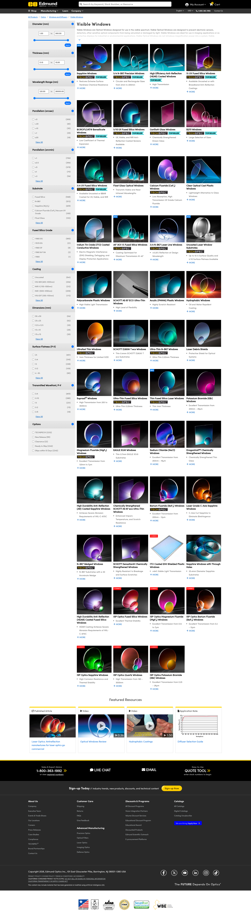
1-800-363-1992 (204, 11)
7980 (53, 256)
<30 (53, 123)
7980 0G (53, 238)
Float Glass (53, 218)
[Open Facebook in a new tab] (164, 873)
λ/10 (53, 398)
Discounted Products (134, 829)
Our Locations (34, 820)
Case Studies (33, 834)
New (79, 45)
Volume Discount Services (136, 815)
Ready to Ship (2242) (44, 446)
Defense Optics (83, 852)
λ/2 (53, 368)
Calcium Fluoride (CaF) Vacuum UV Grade (53, 212)
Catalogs (179, 806)
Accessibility (79, 876)
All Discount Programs (135, 806)
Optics (43, 17)
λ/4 (53, 359)
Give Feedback (83, 820)
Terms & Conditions (63, 876)
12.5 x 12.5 (53, 325)
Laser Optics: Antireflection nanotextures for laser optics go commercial (48, 745)
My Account (196, 4)
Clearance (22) (41, 441)
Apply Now (187, 823)
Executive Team (34, 811)
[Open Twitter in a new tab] (174, 873)
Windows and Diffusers (58, 17)
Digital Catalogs (181, 811)
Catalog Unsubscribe (183, 815)
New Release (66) (42, 437)
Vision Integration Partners (137, 811)
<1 (53, 133)
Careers (31, 825)
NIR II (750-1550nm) (53, 286)
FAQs (79, 815)
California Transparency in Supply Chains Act (48, 881)
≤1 (53, 171)
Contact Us (218, 11)
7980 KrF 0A (53, 252)
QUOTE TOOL (195, 770)
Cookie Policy (48, 876)
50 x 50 (53, 316)
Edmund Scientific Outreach (137, 834)
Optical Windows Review (93, 741)
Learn (65, 10)
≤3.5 (53, 162)
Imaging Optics (83, 847)
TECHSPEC (33, 843)
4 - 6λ (53, 373)
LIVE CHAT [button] (102, 770)
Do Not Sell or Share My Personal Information (85, 879)
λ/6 (53, 411)
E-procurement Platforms (136, 839)
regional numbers (55, 774)
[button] (205, 10)
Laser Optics (82, 842)
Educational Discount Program (138, 820)
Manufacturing (49, 10)
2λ (53, 355)
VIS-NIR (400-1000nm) (53, 282)
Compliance (33, 839)
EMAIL (151, 769)
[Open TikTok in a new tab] (216, 873)
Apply (68, 45)
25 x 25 (53, 320)
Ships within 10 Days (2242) (46, 450)
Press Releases (34, 829)
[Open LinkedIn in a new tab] (195, 873)
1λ (53, 364)
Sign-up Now (172, 788)
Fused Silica (53, 197)
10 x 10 (53, 329)
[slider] (34, 40)
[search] (125, 4)
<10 (53, 128)
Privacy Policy (34, 876)
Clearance (153, 536)
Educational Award (133, 825)
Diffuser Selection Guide (190, 741)
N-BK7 (53, 201)
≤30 (53, 137)
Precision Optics (83, 833)
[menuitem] (35, 10)
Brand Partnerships (36, 848)
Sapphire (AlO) (53, 206)
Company (76, 10)
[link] (216, 2)
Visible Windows (76, 17)
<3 (53, 176)
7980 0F (53, 247)
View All (39, 142)
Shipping (80, 806)
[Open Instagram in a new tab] (206, 873)
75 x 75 (53, 334)
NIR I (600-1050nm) (53, 291)
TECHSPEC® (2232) (43, 432)
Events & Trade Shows (37, 815)
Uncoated (53, 277)
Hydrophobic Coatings (141, 741)
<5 (53, 119)
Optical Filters (82, 837)
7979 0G (53, 243)
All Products (33, 17)
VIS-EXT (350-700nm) (53, 295)
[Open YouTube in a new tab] (185, 873)
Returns (80, 811)
